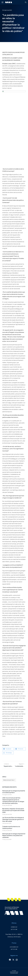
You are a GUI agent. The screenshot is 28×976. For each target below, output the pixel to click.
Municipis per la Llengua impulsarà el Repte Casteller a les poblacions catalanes (13, 835)
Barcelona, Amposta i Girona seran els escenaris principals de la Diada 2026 (13, 810)
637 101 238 (14, 929)
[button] (8, 748)
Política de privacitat (14, 972)
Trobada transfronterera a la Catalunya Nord (11, 827)
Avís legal (14, 970)
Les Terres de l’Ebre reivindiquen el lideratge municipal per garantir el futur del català (13, 819)
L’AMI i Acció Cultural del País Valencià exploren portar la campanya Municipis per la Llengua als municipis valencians (13, 800)
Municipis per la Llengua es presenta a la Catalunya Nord (13, 791)
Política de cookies (14, 973)
